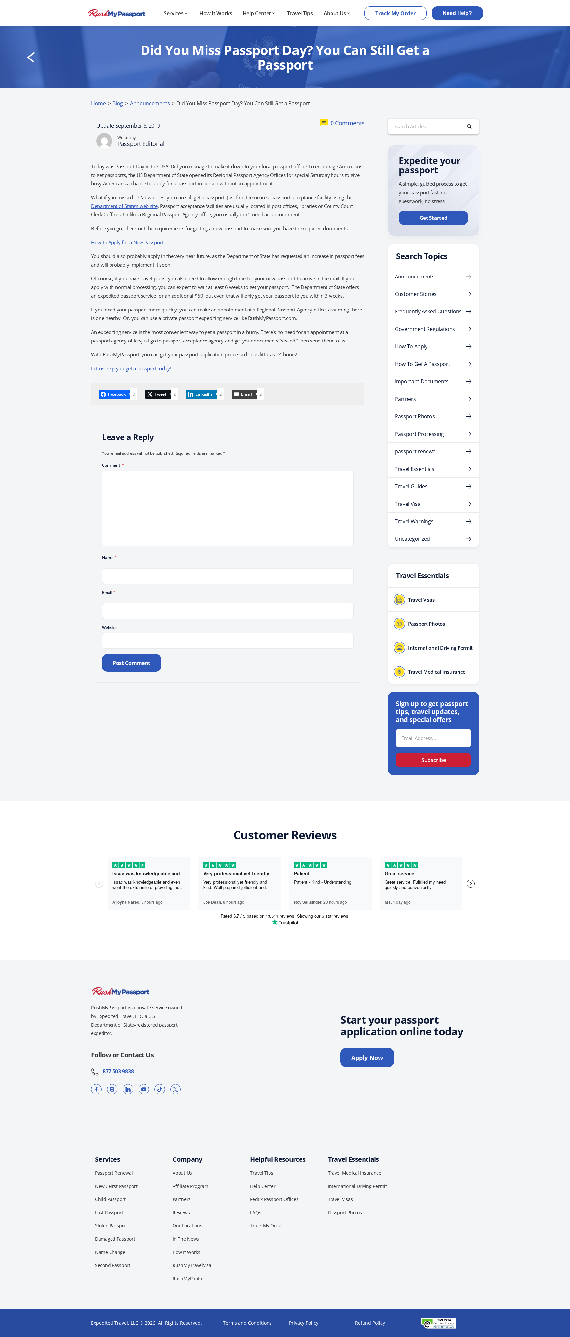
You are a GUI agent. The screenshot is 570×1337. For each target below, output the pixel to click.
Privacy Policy (303, 1323)
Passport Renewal (114, 1173)
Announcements (150, 103)
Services (173, 13)
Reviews (181, 1212)
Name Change (110, 1252)
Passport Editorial (141, 143)
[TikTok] (159, 1089)
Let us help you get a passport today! (131, 368)
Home (98, 103)
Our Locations (187, 1226)
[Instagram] (112, 1089)
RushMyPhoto (187, 1278)
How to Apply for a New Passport (127, 242)
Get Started (434, 217)
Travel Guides (411, 486)
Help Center (257, 13)
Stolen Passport (111, 1226)
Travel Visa (407, 503)
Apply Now (367, 1057)
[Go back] (31, 57)
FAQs (255, 1212)
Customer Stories (416, 294)
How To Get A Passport (422, 364)
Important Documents (422, 381)
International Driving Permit (357, 1186)
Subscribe (433, 760)
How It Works (215, 13)
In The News (186, 1239)
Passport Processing (419, 434)
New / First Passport (116, 1186)
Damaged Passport (115, 1239)
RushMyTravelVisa (192, 1265)
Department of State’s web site (124, 206)
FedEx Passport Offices (274, 1199)
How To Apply (411, 346)
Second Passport (112, 1265)
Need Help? (457, 13)
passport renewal (416, 451)
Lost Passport (109, 1212)
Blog (117, 103)
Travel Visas (340, 1199)
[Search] (469, 126)
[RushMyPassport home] (116, 13)
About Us (335, 13)
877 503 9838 (116, 1071)
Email (108, 592)
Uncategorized (412, 538)
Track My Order (395, 13)
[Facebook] (96, 1089)
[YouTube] (144, 1089)
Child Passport (110, 1199)
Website (109, 627)
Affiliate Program (190, 1186)
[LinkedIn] (128, 1089)
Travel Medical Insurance (354, 1173)
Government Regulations (425, 329)
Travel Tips (300, 13)
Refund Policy (370, 1323)
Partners (405, 399)
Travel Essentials (414, 469)
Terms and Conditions (247, 1323)
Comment (113, 465)
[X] (175, 1089)
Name (109, 557)
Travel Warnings (414, 521)
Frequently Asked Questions (428, 311)
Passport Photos (415, 416)
